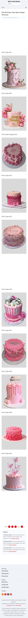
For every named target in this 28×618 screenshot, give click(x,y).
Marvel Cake (4, 582)
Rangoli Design (5, 573)
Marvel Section (12, 545)
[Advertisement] (14, 35)
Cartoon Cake (5, 584)
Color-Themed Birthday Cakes (10, 17)
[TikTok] (8, 595)
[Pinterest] (11, 595)
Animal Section (12, 551)
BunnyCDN (18, 605)
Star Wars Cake (5, 587)
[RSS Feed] (3, 595)
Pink (17, 17)
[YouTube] (5, 595)
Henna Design (5, 570)
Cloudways (9, 605)
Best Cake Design (14, 1)
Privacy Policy (5, 576)
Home (3, 17)
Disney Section (15, 538)
